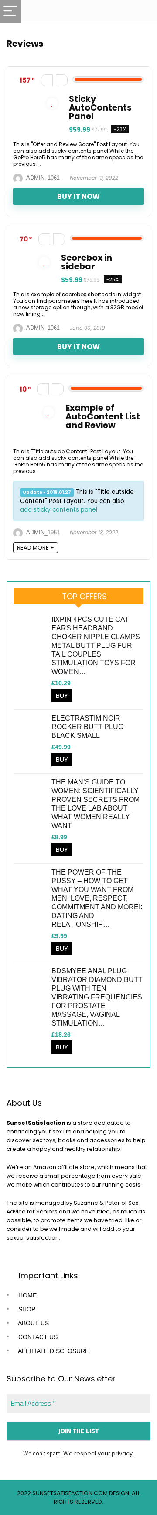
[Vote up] (62, 80)
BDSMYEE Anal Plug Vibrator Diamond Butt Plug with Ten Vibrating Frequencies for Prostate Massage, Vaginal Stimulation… (97, 997)
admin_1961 (42, 177)
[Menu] (10, 11)
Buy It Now (78, 196)
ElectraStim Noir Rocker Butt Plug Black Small (87, 726)
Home (27, 1295)
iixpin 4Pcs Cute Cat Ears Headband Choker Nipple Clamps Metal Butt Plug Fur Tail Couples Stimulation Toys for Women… (95, 645)
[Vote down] (47, 80)
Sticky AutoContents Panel (100, 107)
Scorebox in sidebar (86, 262)
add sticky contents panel (58, 510)
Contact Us (37, 1337)
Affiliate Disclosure (53, 1350)
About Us (33, 1323)
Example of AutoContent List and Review (102, 416)
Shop (26, 1309)
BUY (62, 695)
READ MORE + (35, 547)
